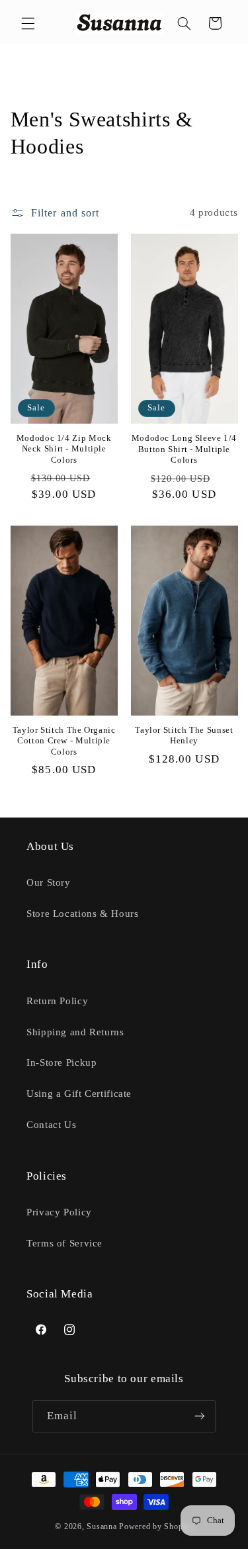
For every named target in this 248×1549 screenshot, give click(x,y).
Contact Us (51, 1124)
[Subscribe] (200, 1416)
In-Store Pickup (61, 1062)
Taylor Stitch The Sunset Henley (184, 735)
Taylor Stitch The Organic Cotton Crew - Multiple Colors (64, 741)
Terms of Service (64, 1243)
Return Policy (57, 1001)
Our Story (48, 882)
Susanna (103, 1526)
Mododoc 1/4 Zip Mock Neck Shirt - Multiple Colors (64, 449)
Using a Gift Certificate (79, 1093)
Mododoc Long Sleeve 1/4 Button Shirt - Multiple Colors (184, 449)
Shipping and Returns (75, 1032)
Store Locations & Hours (82, 913)
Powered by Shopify (155, 1526)
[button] (28, 23)
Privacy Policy (59, 1212)
